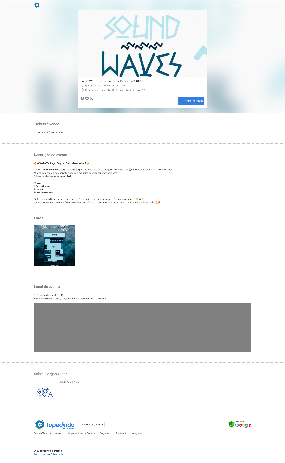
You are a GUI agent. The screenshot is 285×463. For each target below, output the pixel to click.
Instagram (136, 433)
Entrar (248, 5)
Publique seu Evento (92, 424)
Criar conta (234, 5)
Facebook (121, 433)
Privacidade (57, 454)
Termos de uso (41, 454)
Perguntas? (105, 433)
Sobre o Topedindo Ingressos (48, 433)
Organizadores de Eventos (81, 433)
